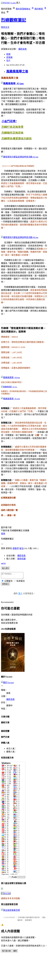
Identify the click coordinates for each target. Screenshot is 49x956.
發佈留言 (5, 584)
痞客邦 (16, 548)
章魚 (3, 534)
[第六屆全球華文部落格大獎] (6, 893)
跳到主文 (5, 27)
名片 (8, 60)
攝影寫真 (22, 49)
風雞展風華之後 (17, 71)
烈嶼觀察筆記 (13, 20)
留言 (21, 548)
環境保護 (21, 559)
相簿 (8, 54)
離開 (15, 951)
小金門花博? (9, 121)
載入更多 (5, 568)
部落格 (9, 57)
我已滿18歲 (6, 951)
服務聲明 (28, 920)
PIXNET (12, 917)
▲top (3, 563)
